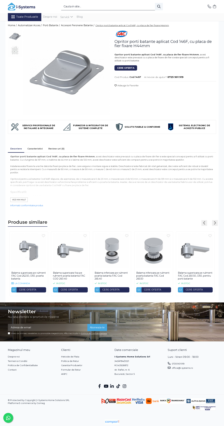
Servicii (65, 17)
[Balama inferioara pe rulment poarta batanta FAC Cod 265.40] (112, 250)
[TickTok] (118, 386)
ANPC (64, 374)
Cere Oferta (125, 67)
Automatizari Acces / (30, 25)
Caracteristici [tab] (35, 148)
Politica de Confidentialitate (94, 333)
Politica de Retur (70, 361)
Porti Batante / (52, 25)
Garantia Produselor (71, 365)
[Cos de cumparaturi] (214, 7)
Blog (80, 16)
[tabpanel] (66, 72)
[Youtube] (106, 386)
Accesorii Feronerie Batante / (78, 25)
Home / (12, 25)
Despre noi (50, 16)
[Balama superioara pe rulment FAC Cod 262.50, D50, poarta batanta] (28, 250)
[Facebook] (99, 386)
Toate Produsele (27, 16)
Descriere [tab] (16, 148)
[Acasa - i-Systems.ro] (24, 6)
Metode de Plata (70, 356)
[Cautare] (159, 6)
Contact (12, 369)
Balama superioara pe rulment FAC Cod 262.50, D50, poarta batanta (28, 275)
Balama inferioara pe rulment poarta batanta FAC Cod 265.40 (111, 275)
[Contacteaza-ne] (209, 7)
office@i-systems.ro (182, 368)
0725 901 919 (177, 363)
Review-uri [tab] (56, 148)
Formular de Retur (71, 369)
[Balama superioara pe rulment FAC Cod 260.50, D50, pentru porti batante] (195, 250)
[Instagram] (124, 386)
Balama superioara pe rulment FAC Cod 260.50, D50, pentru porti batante (195, 275)
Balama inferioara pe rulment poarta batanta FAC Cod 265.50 (152, 275)
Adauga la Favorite (128, 85)
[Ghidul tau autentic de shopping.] (112, 421)
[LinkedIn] (112, 386)
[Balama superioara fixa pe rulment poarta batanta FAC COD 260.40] (70, 250)
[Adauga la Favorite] (43, 236)
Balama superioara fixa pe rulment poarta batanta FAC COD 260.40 (69, 275)
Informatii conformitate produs (26, 205)
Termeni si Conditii (17, 361)
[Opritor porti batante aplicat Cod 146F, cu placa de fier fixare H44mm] (66, 72)
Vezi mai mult (19, 200)
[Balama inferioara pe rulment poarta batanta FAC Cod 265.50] (153, 250)
